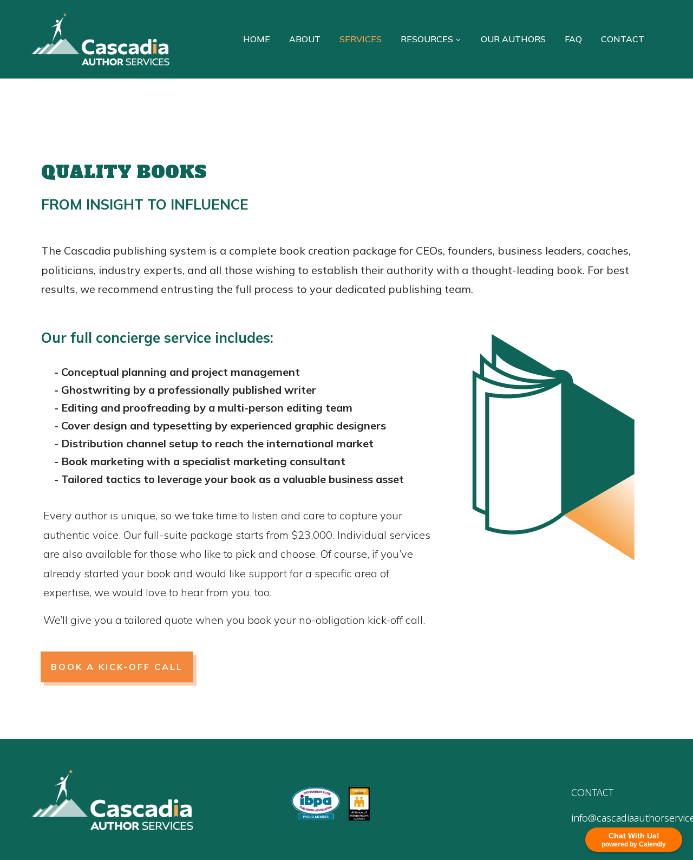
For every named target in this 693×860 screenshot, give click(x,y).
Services (360, 39)
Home (256, 39)
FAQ (573, 39)
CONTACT (592, 792)
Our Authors (513, 39)
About (305, 39)
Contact (622, 39)
